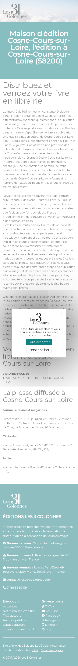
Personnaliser (39, 350)
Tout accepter (39, 342)
